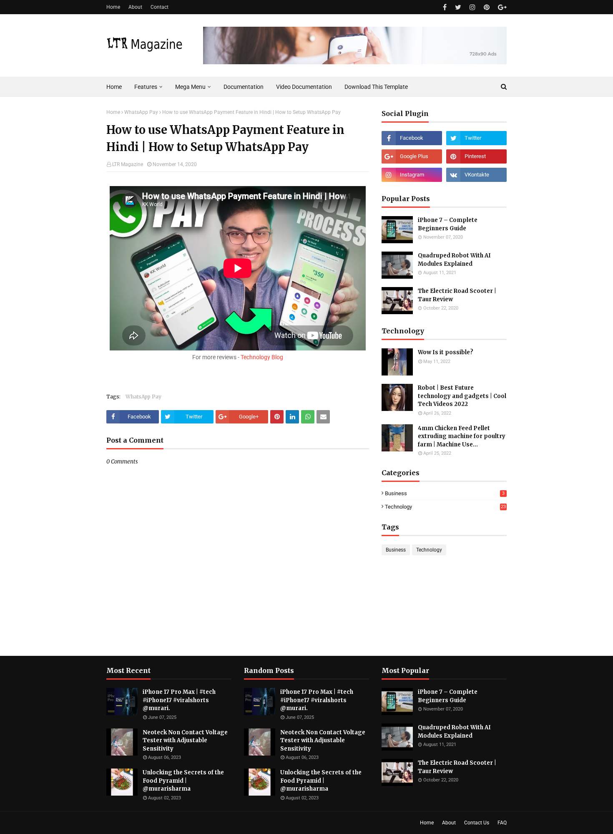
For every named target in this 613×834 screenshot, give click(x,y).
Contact (159, 7)
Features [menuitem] (145, 86)
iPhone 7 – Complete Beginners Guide (447, 224)
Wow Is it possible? (445, 352)
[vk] (476, 175)
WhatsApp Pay (141, 112)
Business (445, 493)
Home (113, 7)
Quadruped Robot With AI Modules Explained (454, 259)
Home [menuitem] (114, 86)
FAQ (502, 823)
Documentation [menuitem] (244, 86)
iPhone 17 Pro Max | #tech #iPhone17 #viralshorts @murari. (179, 700)
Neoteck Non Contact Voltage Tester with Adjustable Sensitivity (185, 740)
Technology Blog (262, 357)
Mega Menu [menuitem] (190, 86)
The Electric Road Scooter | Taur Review (457, 295)
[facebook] (445, 7)
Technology (445, 507)
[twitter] (458, 7)
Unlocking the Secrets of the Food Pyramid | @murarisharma (183, 780)
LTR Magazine (127, 164)
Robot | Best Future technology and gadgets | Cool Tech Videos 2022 (462, 396)
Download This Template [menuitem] (376, 86)
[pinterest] (487, 7)
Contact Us (476, 823)
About (135, 7)
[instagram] (472, 7)
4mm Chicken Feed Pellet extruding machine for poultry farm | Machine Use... (461, 436)
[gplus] (501, 7)
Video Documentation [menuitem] (304, 86)
